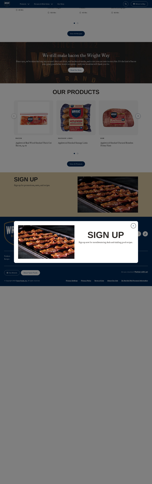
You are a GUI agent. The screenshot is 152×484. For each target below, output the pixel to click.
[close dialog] (133, 225)
